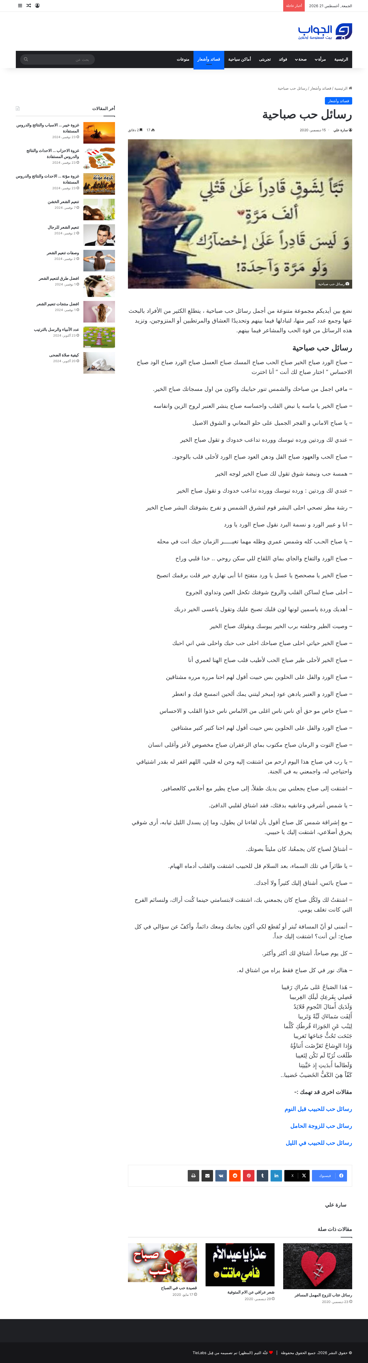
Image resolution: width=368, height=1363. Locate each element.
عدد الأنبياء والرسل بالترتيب (56, 329)
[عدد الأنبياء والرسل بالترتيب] (99, 337)
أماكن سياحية (239, 59)
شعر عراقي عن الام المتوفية (251, 1291)
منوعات (183, 59)
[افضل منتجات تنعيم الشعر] (99, 312)
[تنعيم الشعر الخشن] (99, 209)
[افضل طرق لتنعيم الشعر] (99, 286)
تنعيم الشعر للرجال (63, 227)
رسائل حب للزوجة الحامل (321, 1125)
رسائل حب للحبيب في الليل (319, 1142)
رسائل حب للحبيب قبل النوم (318, 1108)
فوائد (283, 59)
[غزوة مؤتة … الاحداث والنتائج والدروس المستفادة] (99, 184)
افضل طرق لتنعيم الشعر (59, 278)
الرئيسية (341, 59)
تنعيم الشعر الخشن (63, 201)
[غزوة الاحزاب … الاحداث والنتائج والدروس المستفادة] (99, 158)
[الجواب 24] (325, 31)
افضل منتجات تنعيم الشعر (58, 303)
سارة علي (341, 130)
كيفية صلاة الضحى (64, 354)
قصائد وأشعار (209, 59)
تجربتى (265, 59)
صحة (302, 59)
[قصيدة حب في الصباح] (162, 1262)
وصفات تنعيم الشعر (63, 252)
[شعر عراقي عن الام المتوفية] (240, 1264)
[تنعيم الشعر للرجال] (99, 235)
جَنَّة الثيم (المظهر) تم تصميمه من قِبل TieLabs (230, 1352)
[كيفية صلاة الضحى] (99, 363)
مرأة (322, 59)
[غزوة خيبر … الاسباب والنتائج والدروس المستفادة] (99, 133)
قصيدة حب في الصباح (179, 1287)
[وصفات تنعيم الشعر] (99, 260)
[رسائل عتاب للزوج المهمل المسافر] (317, 1266)
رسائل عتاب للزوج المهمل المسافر (323, 1294)
